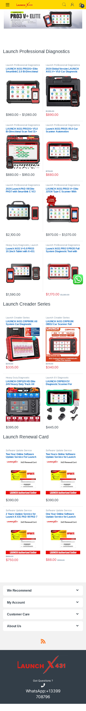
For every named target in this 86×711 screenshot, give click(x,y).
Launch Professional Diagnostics (23, 65)
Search (64, 4)
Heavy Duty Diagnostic (17, 245)
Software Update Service (19, 450)
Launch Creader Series (18, 317)
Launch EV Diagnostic (57, 377)
